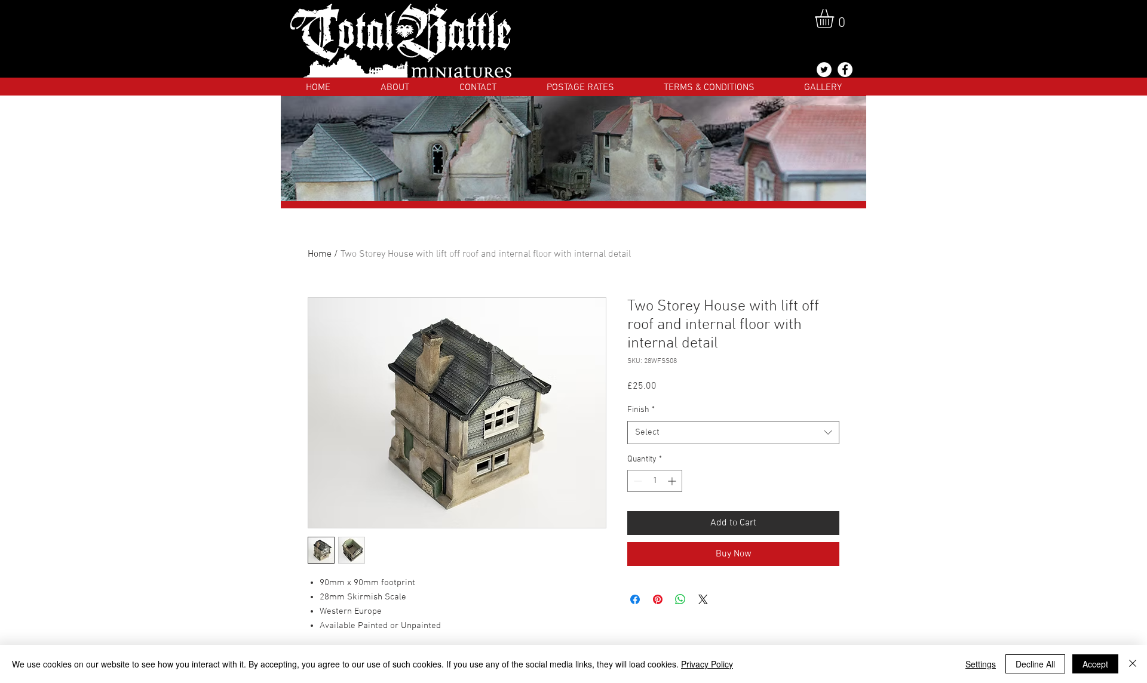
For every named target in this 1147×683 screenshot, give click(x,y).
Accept (1095, 664)
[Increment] (672, 480)
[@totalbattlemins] (824, 69)
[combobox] (733, 432)
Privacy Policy (707, 664)
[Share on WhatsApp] (680, 599)
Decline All (1035, 664)
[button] (835, 18)
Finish (641, 410)
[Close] (1132, 663)
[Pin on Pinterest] (658, 599)
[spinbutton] (654, 480)
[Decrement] (636, 480)
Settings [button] (980, 664)
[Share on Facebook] (635, 599)
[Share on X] (703, 599)
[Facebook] (845, 69)
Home (320, 254)
